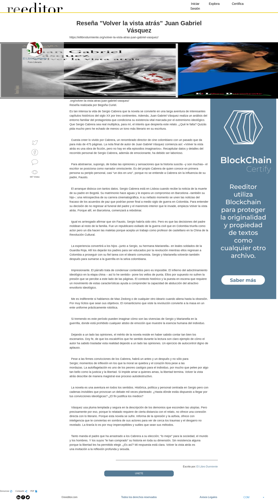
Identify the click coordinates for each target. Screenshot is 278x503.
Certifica (238, 3)
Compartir (19, 491)
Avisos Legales (208, 497)
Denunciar (4, 491)
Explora (214, 3)
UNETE (139, 473)
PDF (32, 491)
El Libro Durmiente (207, 466)
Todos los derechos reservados (139, 497)
